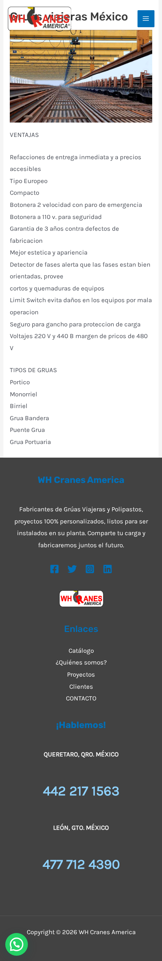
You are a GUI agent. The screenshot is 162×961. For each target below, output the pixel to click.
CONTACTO (81, 698)
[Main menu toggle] (146, 19)
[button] (16, 944)
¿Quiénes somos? (81, 662)
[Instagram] (90, 569)
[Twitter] (72, 569)
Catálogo (81, 650)
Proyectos (81, 674)
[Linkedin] (107, 569)
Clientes (81, 686)
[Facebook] (54, 569)
